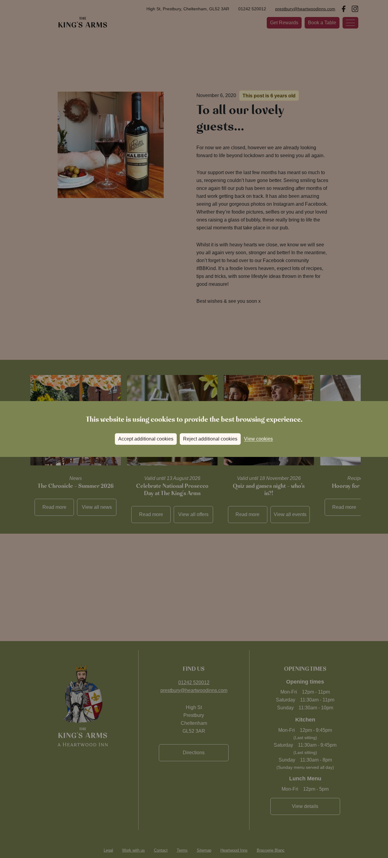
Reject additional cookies (210, 438)
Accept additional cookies (145, 438)
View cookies (258, 438)
